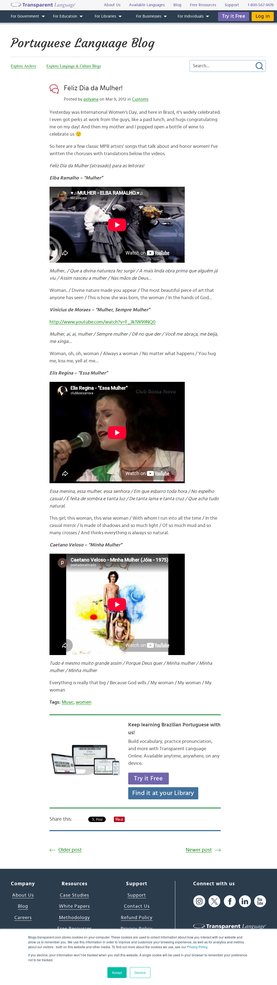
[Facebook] (230, 901)
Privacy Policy (197, 946)
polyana (91, 99)
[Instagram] (199, 901)
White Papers (74, 906)
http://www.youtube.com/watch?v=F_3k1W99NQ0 (103, 322)
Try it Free (233, 16)
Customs (140, 99)
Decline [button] (140, 972)
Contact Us (137, 906)
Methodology (74, 917)
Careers (23, 917)
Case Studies (74, 895)
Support (136, 895)
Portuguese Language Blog (82, 43)
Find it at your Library (163, 793)
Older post (70, 850)
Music (68, 702)
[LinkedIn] (245, 901)
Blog (23, 906)
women (83, 702)
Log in (263, 16)
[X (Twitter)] (214, 901)
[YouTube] (260, 901)
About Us (23, 895)
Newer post (199, 850)
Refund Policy (137, 917)
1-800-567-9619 (261, 5)
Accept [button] (117, 972)
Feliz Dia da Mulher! (93, 88)
